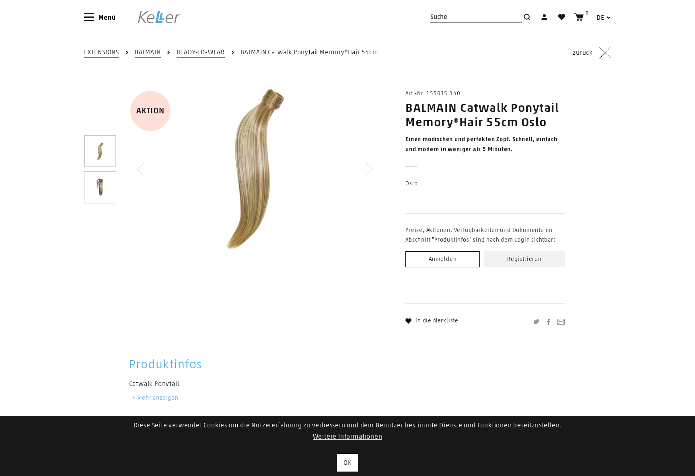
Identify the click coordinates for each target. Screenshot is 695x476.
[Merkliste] (561, 17)
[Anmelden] (544, 17)
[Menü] (89, 17)
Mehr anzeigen (157, 398)
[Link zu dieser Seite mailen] (561, 321)
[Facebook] (549, 321)
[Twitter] (537, 321)
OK (347, 463)
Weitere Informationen (347, 436)
